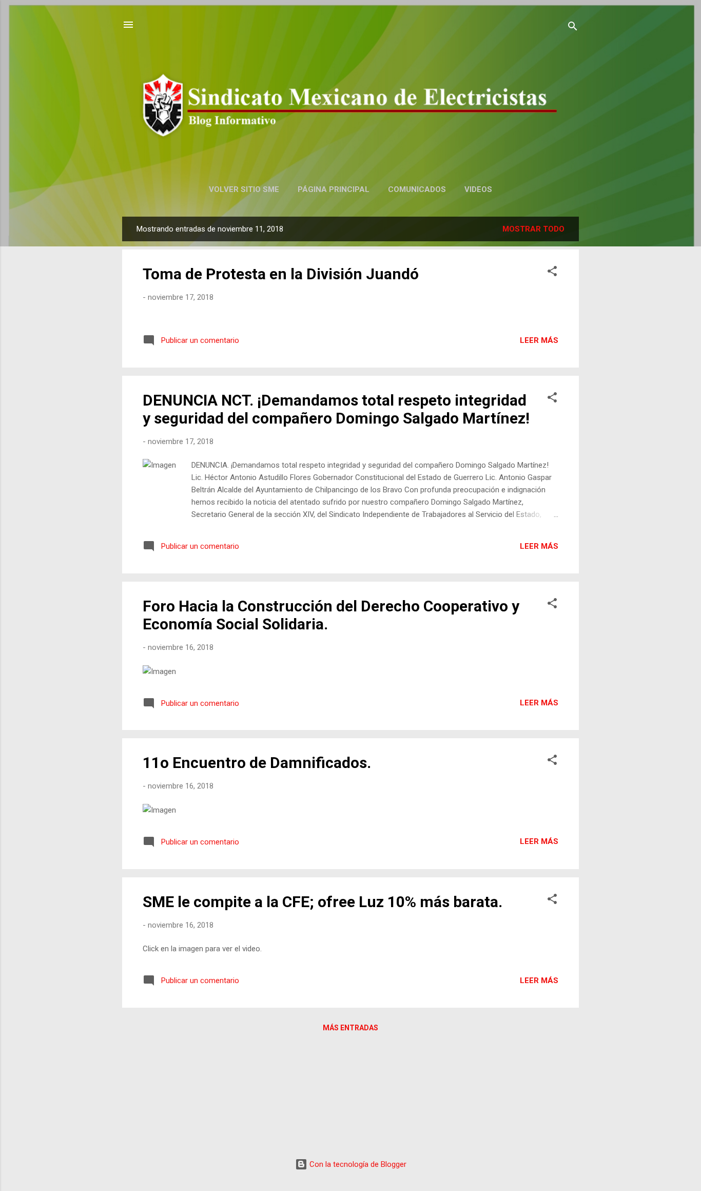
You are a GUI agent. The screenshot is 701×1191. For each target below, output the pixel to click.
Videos (478, 189)
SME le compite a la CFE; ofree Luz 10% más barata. (322, 902)
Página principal (333, 189)
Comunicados (417, 189)
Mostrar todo (533, 229)
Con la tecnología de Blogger (356, 1164)
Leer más (539, 340)
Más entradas (350, 1028)
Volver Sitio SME (244, 189)
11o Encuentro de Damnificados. (257, 763)
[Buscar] (573, 28)
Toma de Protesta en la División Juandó (281, 274)
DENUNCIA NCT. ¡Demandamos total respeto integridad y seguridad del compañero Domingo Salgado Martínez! (336, 409)
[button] (552, 273)
